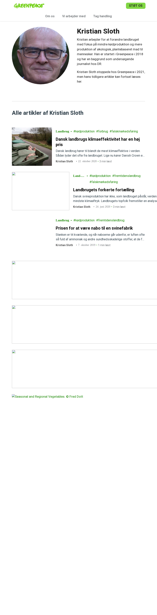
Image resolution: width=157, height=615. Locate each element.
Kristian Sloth (64, 161)
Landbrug (62, 131)
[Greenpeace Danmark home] (29, 5)
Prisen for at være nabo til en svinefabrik (94, 228)
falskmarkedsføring (125, 131)
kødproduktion (85, 131)
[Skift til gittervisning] (141, 113)
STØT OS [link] (135, 5)
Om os (50, 16)
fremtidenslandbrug (127, 176)
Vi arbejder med (74, 16)
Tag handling (102, 16)
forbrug (103, 131)
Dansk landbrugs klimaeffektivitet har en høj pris (98, 142)
